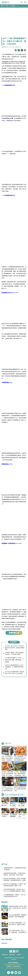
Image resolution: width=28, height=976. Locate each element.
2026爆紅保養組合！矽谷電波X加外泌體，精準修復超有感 (13, 660)
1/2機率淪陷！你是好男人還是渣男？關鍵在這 (22, 805)
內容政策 (19, 954)
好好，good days (22, 815)
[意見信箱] (15, 972)
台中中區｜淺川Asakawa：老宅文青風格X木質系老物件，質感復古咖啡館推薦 (14, 647)
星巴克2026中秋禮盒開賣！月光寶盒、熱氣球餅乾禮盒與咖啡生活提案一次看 (15, 884)
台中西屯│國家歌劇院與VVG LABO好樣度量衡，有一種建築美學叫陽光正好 (14, 667)
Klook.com (4, 943)
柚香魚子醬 (18, 47)
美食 (7, 5)
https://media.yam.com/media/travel (14, 964)
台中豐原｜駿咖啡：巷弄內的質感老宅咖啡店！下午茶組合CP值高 (14, 653)
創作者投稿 (4, 954)
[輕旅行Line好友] (19, 972)
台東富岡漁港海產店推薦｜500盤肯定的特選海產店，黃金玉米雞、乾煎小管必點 (14, 874)
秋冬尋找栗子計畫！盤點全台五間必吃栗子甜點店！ (4, 815)
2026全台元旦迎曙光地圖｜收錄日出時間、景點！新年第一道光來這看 (14, 672)
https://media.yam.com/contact (14, 968)
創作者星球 (12, 954)
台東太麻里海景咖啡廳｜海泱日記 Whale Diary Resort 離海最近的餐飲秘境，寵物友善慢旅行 (14, 890)
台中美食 (12, 5)
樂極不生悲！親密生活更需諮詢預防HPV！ (13, 805)
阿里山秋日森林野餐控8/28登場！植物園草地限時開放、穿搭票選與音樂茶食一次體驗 (14, 879)
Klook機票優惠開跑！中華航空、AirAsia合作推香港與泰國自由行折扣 (14, 895)
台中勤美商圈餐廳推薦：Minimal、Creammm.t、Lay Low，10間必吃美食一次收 (14, 815)
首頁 (2, 5)
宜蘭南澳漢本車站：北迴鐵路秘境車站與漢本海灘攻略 (15, 868)
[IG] (12, 972)
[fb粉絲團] (8, 972)
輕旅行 (6, 2)
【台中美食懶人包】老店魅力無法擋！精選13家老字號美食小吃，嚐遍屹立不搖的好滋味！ (5, 805)
